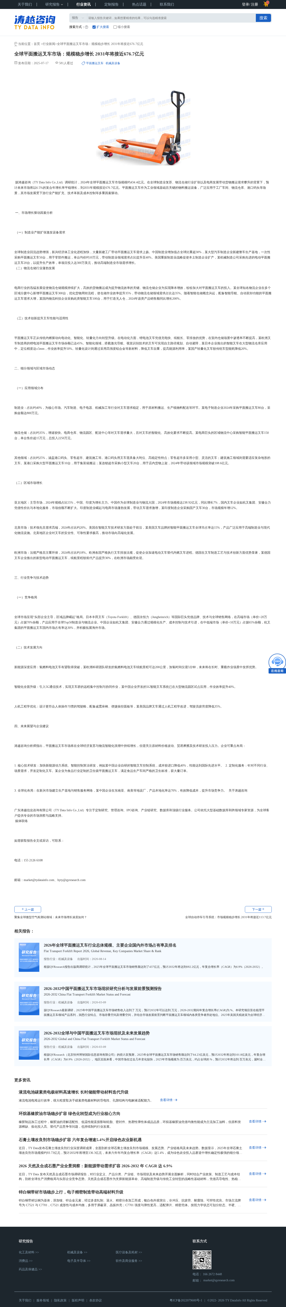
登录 (245, 4)
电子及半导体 (76, 1261)
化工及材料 (26, 1252)
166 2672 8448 (212, 1274)
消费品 (23, 1261)
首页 (37, 44)
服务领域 (42, 1300)
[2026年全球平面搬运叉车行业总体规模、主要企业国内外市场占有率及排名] (29, 970)
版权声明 (78, 1300)
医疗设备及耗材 (127, 1252)
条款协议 (95, 1300)
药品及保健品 (28, 1269)
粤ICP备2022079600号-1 (186, 1300)
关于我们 (25, 1300)
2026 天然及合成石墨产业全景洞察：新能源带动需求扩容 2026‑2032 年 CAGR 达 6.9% (95, 1166)
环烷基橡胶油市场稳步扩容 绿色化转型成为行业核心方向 (69, 1113)
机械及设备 (65, 959)
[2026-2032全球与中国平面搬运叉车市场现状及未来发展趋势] (29, 1058)
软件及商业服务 (127, 1261)
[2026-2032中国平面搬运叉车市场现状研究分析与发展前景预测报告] (29, 1014)
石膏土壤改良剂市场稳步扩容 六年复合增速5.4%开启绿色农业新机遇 (80, 1140)
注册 (254, 4)
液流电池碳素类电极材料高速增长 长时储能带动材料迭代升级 (73, 1092)
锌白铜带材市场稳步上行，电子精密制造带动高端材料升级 (71, 1192)
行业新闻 (49, 44)
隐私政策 (60, 1300)
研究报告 (52, 4)
